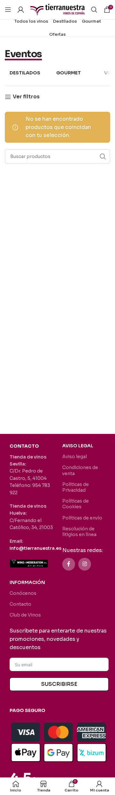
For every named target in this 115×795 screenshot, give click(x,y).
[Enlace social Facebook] (68, 564)
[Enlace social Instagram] (84, 564)
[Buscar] (94, 9)
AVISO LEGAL (77, 446)
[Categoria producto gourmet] (68, 73)
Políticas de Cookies (75, 504)
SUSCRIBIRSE (59, 684)
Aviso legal (74, 456)
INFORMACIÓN (27, 582)
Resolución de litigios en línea (79, 531)
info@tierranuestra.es (35, 548)
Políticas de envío (82, 518)
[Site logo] (57, 9)
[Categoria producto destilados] (25, 73)
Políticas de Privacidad (75, 487)
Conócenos (23, 593)
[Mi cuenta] (20, 9)
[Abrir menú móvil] (8, 9)
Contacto (20, 604)
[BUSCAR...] (103, 156)
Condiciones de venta (80, 470)
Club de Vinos (25, 615)
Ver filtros (26, 97)
